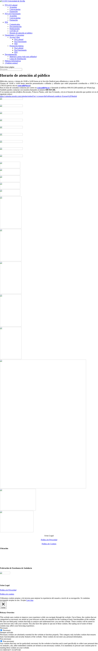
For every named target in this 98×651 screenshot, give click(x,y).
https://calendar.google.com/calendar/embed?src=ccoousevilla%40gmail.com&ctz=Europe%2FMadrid (38, 96)
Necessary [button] (4, 628)
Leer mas (29, 600)
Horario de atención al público (21, 33)
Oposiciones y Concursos (14, 35)
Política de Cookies (49, 544)
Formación (14, 11)
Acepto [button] (23, 600)
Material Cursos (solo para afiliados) (23, 57)
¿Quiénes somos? (11, 63)
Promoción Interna (17, 46)
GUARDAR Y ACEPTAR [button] (10, 650)
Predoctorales (15, 29)
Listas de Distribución (18, 59)
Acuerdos (13, 7)
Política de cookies (7, 594)
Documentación (16, 27)
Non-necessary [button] (5, 639)
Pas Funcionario (20, 42)
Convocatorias (15, 9)
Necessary (7, 630)
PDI (6, 22)
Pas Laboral (18, 39)
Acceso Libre (15, 37)
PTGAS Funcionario (13, 14)
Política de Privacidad (49, 540)
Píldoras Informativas (13, 61)
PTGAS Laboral (11, 5)
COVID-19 (14, 31)
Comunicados (15, 24)
